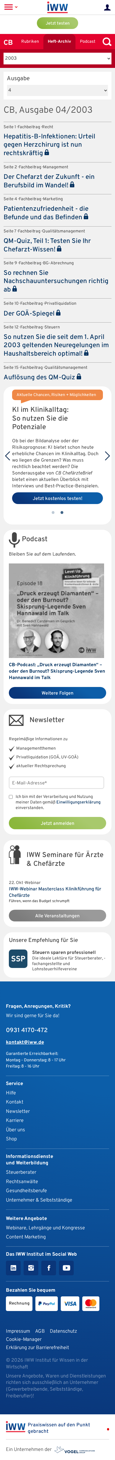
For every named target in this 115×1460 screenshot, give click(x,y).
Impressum (18, 1331)
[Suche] (105, 41)
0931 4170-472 (27, 1030)
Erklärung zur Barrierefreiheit (37, 1348)
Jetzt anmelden (57, 824)
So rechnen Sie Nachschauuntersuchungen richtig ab (56, 281)
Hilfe (11, 1093)
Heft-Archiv (59, 41)
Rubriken (30, 41)
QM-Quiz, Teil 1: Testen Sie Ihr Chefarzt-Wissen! (47, 245)
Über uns (15, 1130)
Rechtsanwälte (22, 1182)
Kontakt (14, 1102)
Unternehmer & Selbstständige (39, 1200)
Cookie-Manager (24, 1339)
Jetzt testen (58, 23)
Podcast (87, 41)
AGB (40, 1331)
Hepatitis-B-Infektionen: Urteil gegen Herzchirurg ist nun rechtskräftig (49, 145)
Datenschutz (63, 1331)
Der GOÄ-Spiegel (30, 314)
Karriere (15, 1121)
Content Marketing (26, 1237)
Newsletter (18, 1111)
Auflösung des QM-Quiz (40, 377)
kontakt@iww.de (25, 1042)
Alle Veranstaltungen (57, 916)
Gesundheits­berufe (26, 1191)
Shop (11, 1139)
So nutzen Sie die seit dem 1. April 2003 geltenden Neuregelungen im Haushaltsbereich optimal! (56, 345)
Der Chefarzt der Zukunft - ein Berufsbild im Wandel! (49, 181)
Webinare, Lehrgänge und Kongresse (45, 1228)
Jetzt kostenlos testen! (58, 499)
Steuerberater (21, 1172)
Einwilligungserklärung (78, 802)
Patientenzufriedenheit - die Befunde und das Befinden (46, 213)
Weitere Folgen (57, 693)
